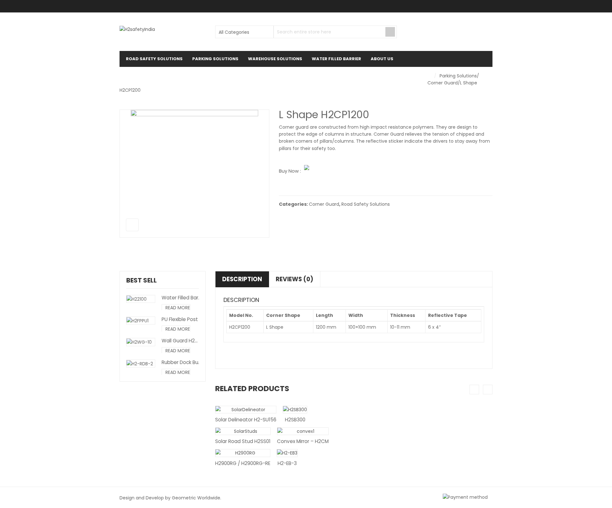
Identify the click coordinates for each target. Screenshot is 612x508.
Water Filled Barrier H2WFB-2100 (199, 297)
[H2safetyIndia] (137, 29)
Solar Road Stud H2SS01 (243, 441)
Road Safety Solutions (365, 204)
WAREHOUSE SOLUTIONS (275, 59)
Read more (177, 307)
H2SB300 (295, 419)
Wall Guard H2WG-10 (186, 340)
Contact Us (143, 75)
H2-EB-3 (287, 463)
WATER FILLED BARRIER (336, 59)
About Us (382, 59)
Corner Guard (442, 83)
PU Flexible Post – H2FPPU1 (192, 319)
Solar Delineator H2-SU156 (245, 419)
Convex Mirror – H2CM (303, 441)
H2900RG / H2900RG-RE (242, 463)
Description (242, 279)
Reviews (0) (294, 279)
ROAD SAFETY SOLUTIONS (154, 59)
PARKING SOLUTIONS (215, 59)
